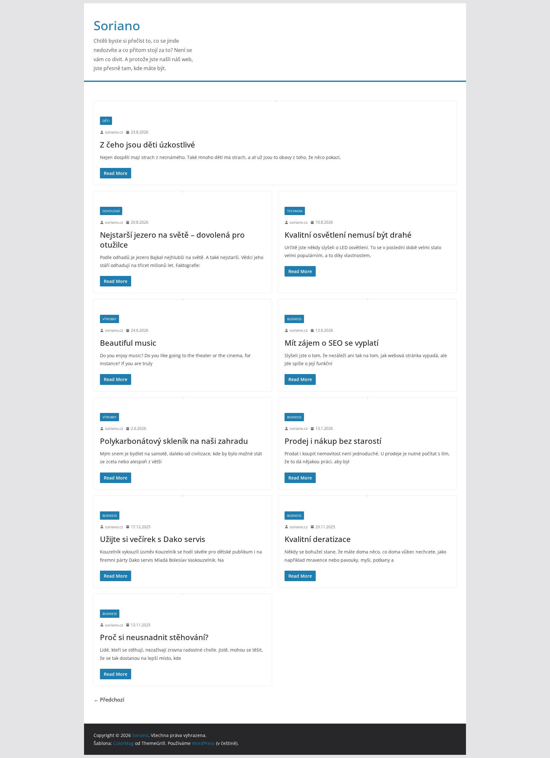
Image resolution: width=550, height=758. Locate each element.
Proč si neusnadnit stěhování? (154, 637)
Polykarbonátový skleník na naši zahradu (174, 441)
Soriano (117, 25)
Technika (294, 211)
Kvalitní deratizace (318, 539)
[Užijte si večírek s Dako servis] (183, 500)
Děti (105, 121)
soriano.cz (114, 132)
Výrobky (109, 319)
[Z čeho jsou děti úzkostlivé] (275, 105)
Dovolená (111, 211)
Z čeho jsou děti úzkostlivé (147, 144)
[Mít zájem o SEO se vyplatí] (367, 303)
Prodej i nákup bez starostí (333, 441)
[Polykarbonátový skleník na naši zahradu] (183, 402)
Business (294, 319)
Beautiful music (128, 342)
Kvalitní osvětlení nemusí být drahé (348, 234)
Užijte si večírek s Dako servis (152, 539)
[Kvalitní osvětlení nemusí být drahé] (367, 195)
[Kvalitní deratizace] (367, 500)
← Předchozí (109, 699)
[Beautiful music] (183, 303)
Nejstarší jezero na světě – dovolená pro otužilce (172, 239)
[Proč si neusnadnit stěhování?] (183, 598)
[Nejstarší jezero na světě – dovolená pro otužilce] (183, 195)
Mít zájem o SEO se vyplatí (331, 342)
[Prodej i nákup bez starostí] (367, 402)
